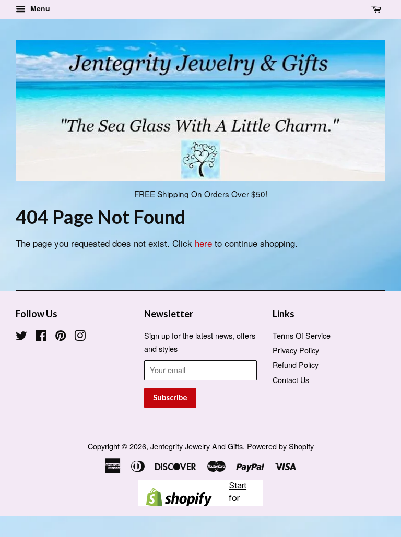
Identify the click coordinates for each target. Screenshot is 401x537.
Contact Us (291, 379)
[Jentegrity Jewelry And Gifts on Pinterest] (60, 336)
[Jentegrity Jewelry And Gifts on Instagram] (80, 336)
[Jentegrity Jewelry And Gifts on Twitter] (21, 336)
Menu (39, 8)
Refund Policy (296, 364)
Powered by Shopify (280, 445)
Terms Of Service (302, 335)
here (203, 242)
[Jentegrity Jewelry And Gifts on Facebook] (41, 336)
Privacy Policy (296, 349)
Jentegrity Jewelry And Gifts (196, 445)
